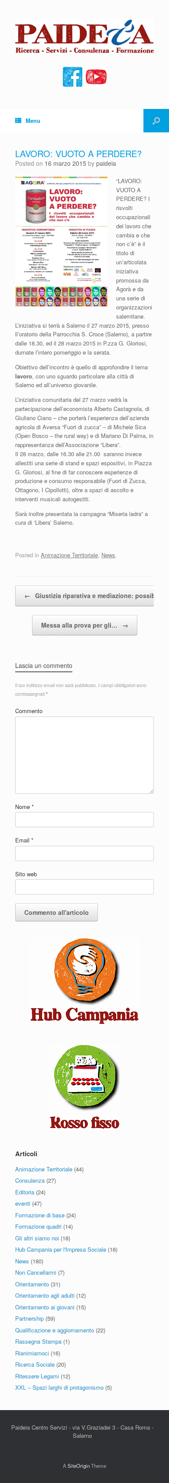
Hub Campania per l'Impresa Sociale (60, 1249)
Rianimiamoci (32, 1353)
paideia (106, 163)
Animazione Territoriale (69, 555)
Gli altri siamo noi (37, 1238)
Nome (24, 806)
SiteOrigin (79, 1465)
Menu (33, 120)
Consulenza (30, 1180)
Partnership (29, 1318)
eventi (22, 1203)
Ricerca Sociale (35, 1364)
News (108, 555)
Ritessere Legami (37, 1376)
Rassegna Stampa (38, 1341)
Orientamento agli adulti (45, 1295)
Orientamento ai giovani (45, 1307)
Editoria (24, 1192)
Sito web (26, 874)
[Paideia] (84, 36)
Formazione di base (40, 1215)
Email (24, 840)
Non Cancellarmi (35, 1272)
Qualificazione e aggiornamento (54, 1330)
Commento (28, 711)
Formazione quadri (38, 1226)
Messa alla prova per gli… (84, 625)
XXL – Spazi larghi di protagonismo (59, 1387)
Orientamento (32, 1284)
